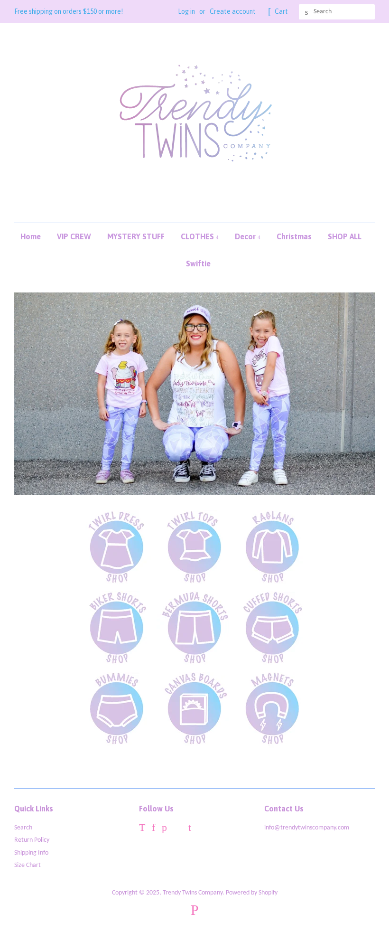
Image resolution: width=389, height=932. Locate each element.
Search (23, 828)
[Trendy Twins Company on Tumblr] (189, 829)
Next (354, 394)
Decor (246, 236)
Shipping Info (31, 853)
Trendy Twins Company (192, 893)
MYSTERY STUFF (136, 236)
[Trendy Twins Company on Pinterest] (164, 829)
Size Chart (27, 865)
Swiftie (198, 263)
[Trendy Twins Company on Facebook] (153, 829)
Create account (233, 11)
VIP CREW (74, 236)
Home (30, 236)
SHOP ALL (344, 236)
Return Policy (31, 840)
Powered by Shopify (252, 893)
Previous (34, 394)
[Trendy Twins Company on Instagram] (178, 829)
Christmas (294, 236)
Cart (281, 11)
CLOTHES (198, 236)
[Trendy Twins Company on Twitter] (142, 829)
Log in (186, 11)
